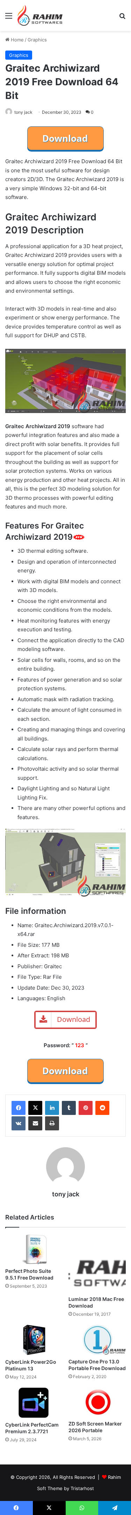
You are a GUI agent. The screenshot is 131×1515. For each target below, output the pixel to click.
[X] (35, 1108)
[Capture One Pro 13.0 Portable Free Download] (97, 1340)
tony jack (23, 112)
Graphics (37, 39)
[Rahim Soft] (40, 15)
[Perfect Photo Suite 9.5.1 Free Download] (34, 1249)
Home (16, 39)
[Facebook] (19, 1108)
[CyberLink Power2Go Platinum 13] (34, 1340)
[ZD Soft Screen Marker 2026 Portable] (97, 1402)
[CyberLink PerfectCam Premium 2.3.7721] (34, 1403)
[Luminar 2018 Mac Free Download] (97, 1264)
